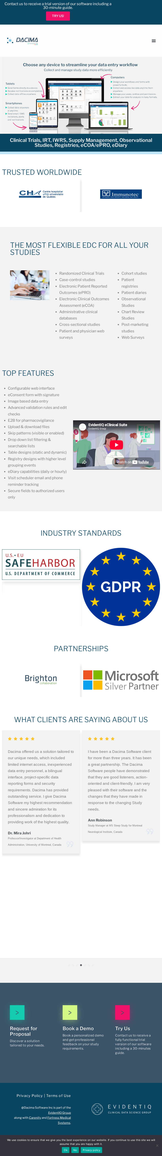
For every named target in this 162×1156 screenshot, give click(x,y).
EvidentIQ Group (59, 1113)
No (75, 1150)
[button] (154, 40)
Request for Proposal (24, 1031)
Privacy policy (91, 1150)
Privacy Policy (30, 1096)
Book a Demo (78, 1028)
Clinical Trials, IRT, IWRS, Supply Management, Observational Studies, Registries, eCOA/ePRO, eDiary (81, 142)
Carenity (35, 1118)
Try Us (122, 1028)
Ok (65, 1150)
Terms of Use (58, 1096)
